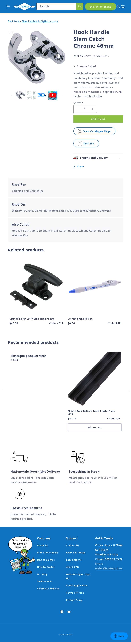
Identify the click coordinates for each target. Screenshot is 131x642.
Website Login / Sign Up (78, 576)
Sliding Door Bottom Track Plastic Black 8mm (91, 412)
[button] (8, 6)
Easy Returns (73, 559)
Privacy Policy (74, 599)
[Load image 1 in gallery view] (20, 95)
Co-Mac (69, 635)
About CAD (72, 567)
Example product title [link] (28, 356)
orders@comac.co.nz (108, 568)
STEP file (89, 144)
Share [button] (80, 166)
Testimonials (44, 581)
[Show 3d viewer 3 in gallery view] (42, 95)
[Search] (79, 6)
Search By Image (75, 552)
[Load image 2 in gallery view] (31, 95)
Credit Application (77, 585)
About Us (42, 545)
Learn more (18, 514)
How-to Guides (46, 567)
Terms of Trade (75, 592)
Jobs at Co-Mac (46, 559)
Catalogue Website (48, 588)
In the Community (47, 552)
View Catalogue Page (97, 132)
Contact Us (72, 545)
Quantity (78, 102)
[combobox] (60, 6)
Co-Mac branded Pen (80, 318)
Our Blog (42, 574)
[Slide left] (11, 95)
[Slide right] (62, 95)
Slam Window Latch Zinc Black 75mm (32, 318)
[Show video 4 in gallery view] (53, 95)
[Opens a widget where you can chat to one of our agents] (119, 636)
